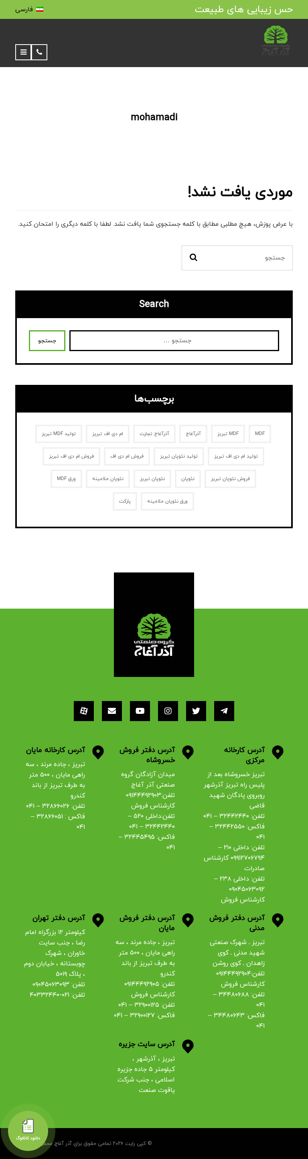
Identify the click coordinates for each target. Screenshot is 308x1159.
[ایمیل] (112, 711)
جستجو (47, 341)
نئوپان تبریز (152, 479)
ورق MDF (66, 479)
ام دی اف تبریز (107, 434)
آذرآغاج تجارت (154, 434)
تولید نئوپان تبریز (179, 456)
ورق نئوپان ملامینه (167, 501)
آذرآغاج (193, 434)
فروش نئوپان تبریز (230, 479)
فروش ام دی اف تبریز (71, 456)
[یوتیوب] (140, 711)
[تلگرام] (224, 711)
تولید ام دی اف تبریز (236, 456)
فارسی (24, 9)
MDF (260, 434)
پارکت (125, 501)
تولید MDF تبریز (59, 434)
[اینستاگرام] (168, 711)
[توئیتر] (196, 711)
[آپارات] (84, 711)
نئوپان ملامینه (108, 479)
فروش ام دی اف (127, 456)
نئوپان (188, 479)
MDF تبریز (228, 434)
